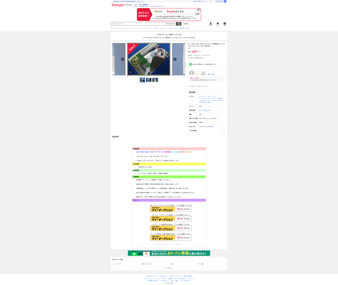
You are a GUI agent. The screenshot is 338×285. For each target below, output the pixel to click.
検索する (178, 24)
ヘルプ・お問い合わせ (185, 280)
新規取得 (145, 4)
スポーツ (151, 28)
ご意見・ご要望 (174, 280)
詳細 (215, 64)
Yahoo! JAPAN (197, 1)
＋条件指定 (185, 23)
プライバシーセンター (161, 278)
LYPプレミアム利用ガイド (180, 278)
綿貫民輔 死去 (220, 1)
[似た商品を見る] (130, 72)
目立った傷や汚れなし (205, 110)
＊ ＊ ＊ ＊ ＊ (198, 72)
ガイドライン (191, 278)
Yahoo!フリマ (164, 276)
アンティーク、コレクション (129, 28)
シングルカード (161, 28)
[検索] (225, 1)
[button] (207, 131)
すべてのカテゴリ (170, 23)
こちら (206, 86)
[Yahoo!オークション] (122, 4)
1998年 (188, 28)
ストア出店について (164, 280)
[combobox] (138, 23)
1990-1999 (182, 28)
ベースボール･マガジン (172, 28)
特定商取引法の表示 (152, 280)
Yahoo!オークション (152, 276)
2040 (205, 74)
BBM (189, 48)
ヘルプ (204, 1)
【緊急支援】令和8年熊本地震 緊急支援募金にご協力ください (129, 1)
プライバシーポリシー (148, 278)
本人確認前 (212, 74)
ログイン (136, 6)
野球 (156, 28)
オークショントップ (115, 28)
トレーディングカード (142, 28)
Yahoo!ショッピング (175, 276)
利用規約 (170, 278)
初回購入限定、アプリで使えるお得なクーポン (153, 6)
